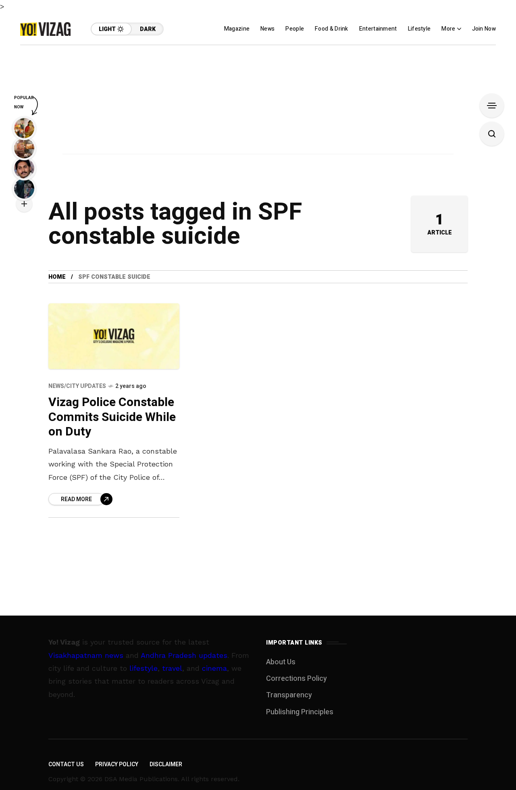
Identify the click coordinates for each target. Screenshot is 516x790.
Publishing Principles (299, 712)
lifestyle (143, 668)
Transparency (289, 695)
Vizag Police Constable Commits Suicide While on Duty (112, 417)
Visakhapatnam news (85, 655)
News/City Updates (77, 386)
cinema (214, 668)
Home (57, 277)
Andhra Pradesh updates (184, 655)
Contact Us (66, 764)
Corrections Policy (296, 678)
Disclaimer (166, 764)
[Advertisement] (258, 101)
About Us (280, 662)
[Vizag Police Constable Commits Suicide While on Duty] (113, 336)
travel (172, 668)
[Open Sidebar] (492, 105)
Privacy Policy (116, 764)
